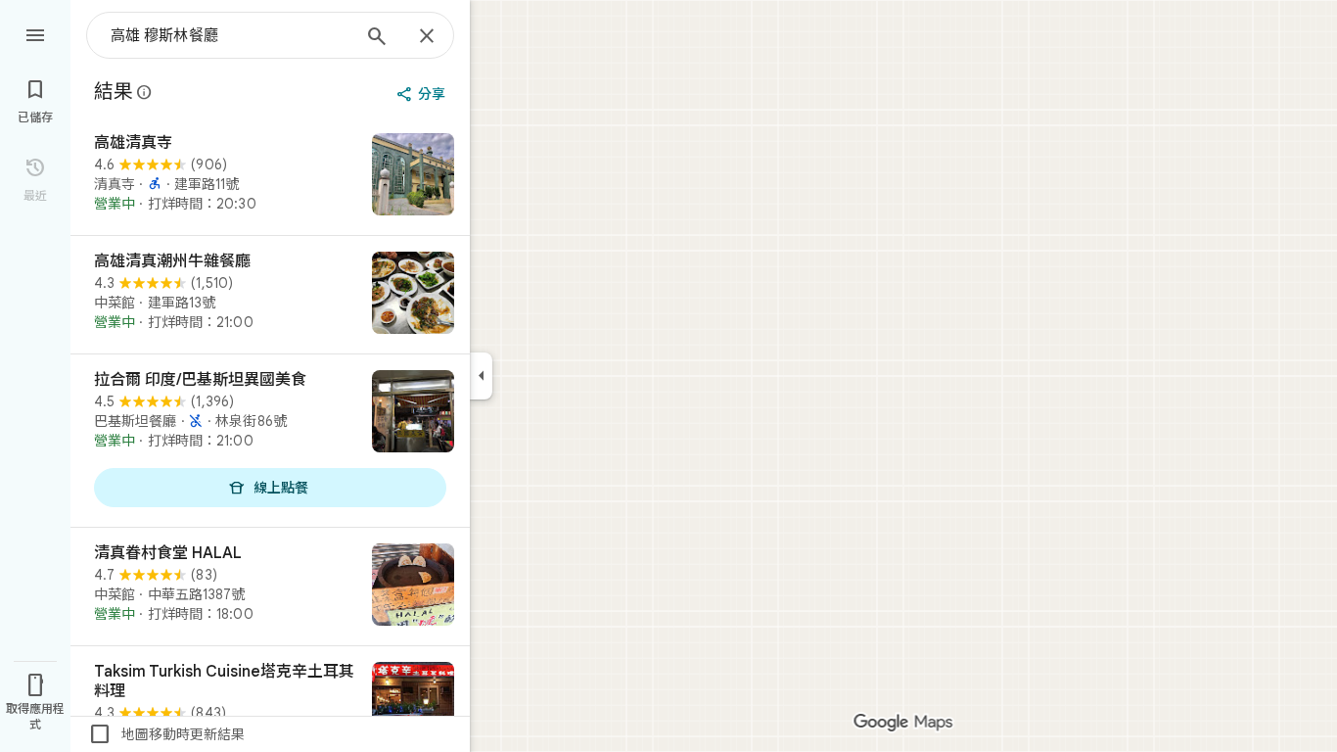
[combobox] (230, 35)
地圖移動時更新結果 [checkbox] (166, 734)
